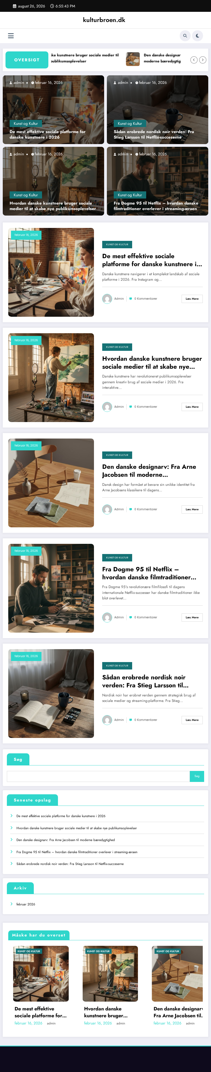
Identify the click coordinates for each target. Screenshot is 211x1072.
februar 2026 (25, 904)
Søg (18, 759)
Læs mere (192, 299)
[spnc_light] (197, 35)
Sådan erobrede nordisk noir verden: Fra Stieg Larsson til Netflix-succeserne (154, 134)
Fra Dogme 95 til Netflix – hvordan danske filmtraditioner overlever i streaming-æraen (156, 206)
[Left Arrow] (194, 60)
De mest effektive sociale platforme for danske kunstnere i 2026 (47, 134)
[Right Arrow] (202, 60)
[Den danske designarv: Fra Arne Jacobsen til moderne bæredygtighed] (51, 482)
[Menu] (11, 36)
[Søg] (185, 36)
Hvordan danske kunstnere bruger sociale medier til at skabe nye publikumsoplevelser (56, 58)
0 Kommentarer (145, 299)
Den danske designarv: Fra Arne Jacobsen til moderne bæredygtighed (149, 471)
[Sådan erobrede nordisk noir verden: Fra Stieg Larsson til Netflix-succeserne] (157, 109)
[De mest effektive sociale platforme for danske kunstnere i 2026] (53, 109)
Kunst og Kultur (26, 123)
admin (18, 82)
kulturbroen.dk (104, 19)
